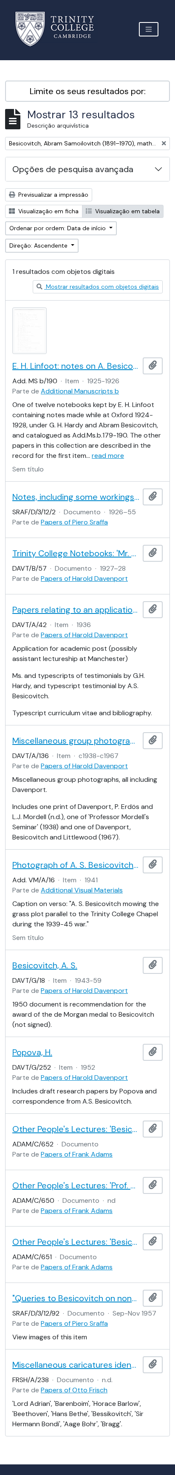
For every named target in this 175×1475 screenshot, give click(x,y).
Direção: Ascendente (39, 245)
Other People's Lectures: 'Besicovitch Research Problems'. (75, 1129)
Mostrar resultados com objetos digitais (101, 286)
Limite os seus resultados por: (88, 91)
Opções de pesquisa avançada (72, 169)
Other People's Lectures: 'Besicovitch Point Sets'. (75, 1242)
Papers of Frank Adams (77, 1154)
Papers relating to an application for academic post (75, 610)
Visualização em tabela (126, 211)
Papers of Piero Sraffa (74, 522)
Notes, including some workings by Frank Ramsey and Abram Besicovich (75, 497)
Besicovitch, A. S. (44, 965)
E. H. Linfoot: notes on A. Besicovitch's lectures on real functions (75, 366)
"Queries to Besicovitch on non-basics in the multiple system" (75, 1298)
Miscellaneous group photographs (75, 741)
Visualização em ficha (48, 211)
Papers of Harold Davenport (84, 578)
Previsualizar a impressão (52, 194)
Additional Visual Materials (82, 890)
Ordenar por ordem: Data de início (58, 228)
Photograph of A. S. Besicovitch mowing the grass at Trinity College (75, 865)
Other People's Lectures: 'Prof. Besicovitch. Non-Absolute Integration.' (75, 1185)
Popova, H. (32, 1052)
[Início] (59, 29)
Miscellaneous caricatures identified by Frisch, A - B (75, 1365)
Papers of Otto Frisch (74, 1390)
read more (108, 455)
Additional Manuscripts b (80, 391)
